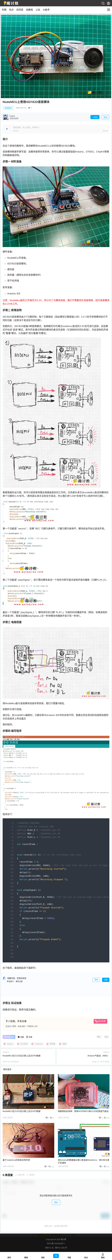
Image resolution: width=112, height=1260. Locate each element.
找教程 (29, 9)
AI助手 (46, 9)
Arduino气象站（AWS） (98, 1055)
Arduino (8, 108)
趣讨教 (63, 1239)
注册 (105, 980)
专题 (4, 9)
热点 (11, 9)
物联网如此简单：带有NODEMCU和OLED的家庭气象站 (83, 1111)
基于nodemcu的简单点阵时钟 (16, 1160)
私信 (105, 117)
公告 (38, 9)
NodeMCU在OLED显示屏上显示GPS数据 (21, 1055)
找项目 (19, 9)
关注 (96, 117)
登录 (96, 980)
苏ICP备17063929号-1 (56, 1243)
